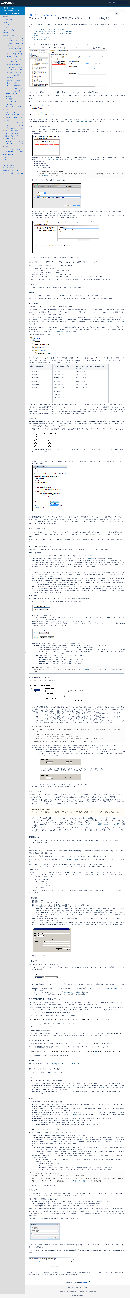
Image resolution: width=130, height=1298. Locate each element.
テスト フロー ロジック (40, 994)
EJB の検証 (10, 77)
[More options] (105, 15)
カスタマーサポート (8, 165)
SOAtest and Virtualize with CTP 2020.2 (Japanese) (12, 10)
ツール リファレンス (9, 167)
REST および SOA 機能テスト (14, 93)
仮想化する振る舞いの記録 (11, 136)
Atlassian (77, 1295)
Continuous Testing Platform (11, 159)
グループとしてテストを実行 (61, 366)
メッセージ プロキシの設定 (12, 133)
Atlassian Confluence (70, 1291)
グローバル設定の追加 (13, 64)
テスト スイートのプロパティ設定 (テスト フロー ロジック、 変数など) (69, 18)
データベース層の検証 (13, 75)
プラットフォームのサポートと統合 (14, 122)
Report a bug (83, 1291)
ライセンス (6, 24)
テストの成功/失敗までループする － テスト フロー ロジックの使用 (98, 669)
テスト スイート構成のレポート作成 (17, 88)
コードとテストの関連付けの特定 (49, 159)
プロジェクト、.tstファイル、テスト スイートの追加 (22, 43)
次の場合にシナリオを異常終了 (63, 331)
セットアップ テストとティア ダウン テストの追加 (21, 59)
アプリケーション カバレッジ (14, 101)
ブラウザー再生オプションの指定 (41, 39)
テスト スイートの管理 (13, 91)
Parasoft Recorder (8, 154)
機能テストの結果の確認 (14, 85)
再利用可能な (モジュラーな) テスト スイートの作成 (64, 1064)
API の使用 (6, 157)
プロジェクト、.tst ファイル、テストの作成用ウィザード (23, 46)
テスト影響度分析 (11, 104)
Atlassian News (92, 1291)
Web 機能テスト (10, 99)
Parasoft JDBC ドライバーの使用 (13, 141)
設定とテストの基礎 (8, 30)
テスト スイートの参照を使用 (73, 859)
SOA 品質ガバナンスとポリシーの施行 (15, 117)
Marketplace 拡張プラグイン (11, 170)
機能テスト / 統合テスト (11, 35)
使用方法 (5, 32)
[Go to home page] (7, 2)
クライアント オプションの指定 (41, 37)
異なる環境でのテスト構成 (14, 72)
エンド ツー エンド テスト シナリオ (16, 38)
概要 (31, 15)
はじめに (5, 27)
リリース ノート (7, 19)
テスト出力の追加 (12, 62)
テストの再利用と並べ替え (14, 67)
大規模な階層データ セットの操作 (13, 152)
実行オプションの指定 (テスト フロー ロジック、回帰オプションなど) (51, 33)
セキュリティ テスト (10, 112)
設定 (4, 162)
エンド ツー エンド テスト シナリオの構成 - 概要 (21, 40)
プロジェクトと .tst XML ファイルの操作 (18, 48)
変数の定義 (35, 35)
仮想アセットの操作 (10, 138)
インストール (6, 22)
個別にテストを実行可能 (36, 366)
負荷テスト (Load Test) (11, 130)
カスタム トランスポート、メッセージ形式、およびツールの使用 (22, 128)
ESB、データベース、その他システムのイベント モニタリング (21, 114)
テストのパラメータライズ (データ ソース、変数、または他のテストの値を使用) (97, 824)
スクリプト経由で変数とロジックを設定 (69, 992)
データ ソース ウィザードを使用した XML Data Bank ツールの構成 (104, 988)
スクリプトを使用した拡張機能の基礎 (14, 149)
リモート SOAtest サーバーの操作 (14, 107)
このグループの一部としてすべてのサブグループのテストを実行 (91, 367)
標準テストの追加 (12, 56)
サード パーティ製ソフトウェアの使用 (13, 173)
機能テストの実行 (12, 83)
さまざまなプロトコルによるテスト (14, 125)
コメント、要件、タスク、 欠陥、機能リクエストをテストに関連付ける (52, 31)
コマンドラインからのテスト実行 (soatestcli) (79, 1181)
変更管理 (6, 109)
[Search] (110, 2)
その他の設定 (100, 1087)
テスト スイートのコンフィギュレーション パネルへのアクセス (50, 29)
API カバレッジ (10, 96)
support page (85, 1282)
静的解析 (6, 120)
